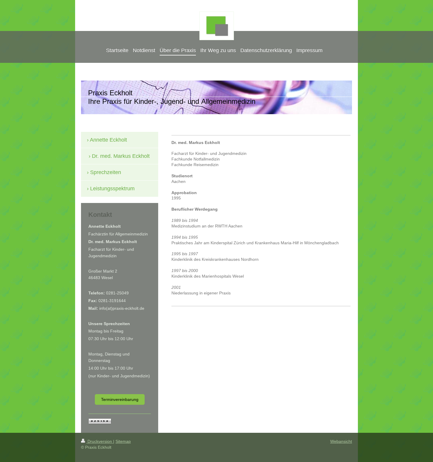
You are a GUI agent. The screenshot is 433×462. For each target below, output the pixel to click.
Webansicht (341, 441)
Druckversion (99, 441)
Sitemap (123, 441)
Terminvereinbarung (119, 399)
